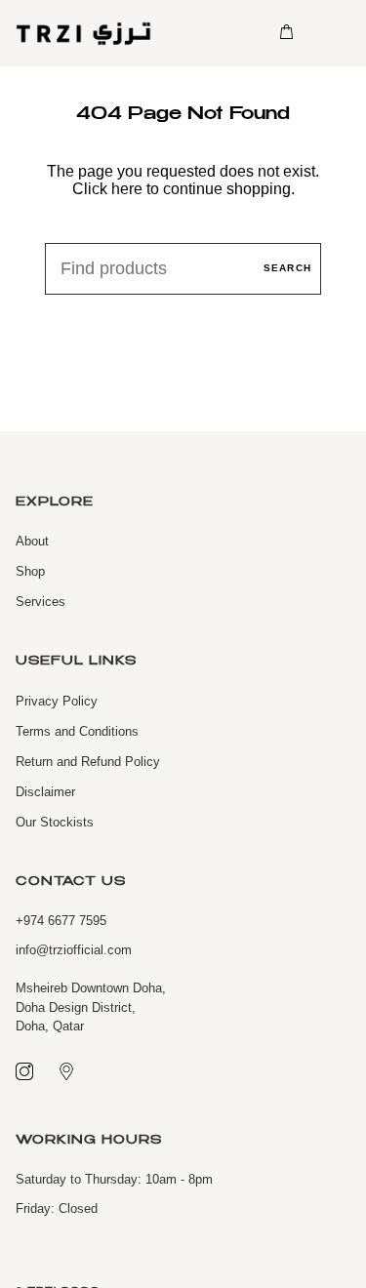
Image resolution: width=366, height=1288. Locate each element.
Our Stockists (55, 822)
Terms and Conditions (77, 731)
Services (40, 601)
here (126, 189)
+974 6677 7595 (61, 920)
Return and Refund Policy (88, 761)
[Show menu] (327, 33)
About (32, 541)
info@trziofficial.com (74, 950)
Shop (30, 571)
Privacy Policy (57, 701)
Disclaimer (45, 792)
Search (287, 267)
